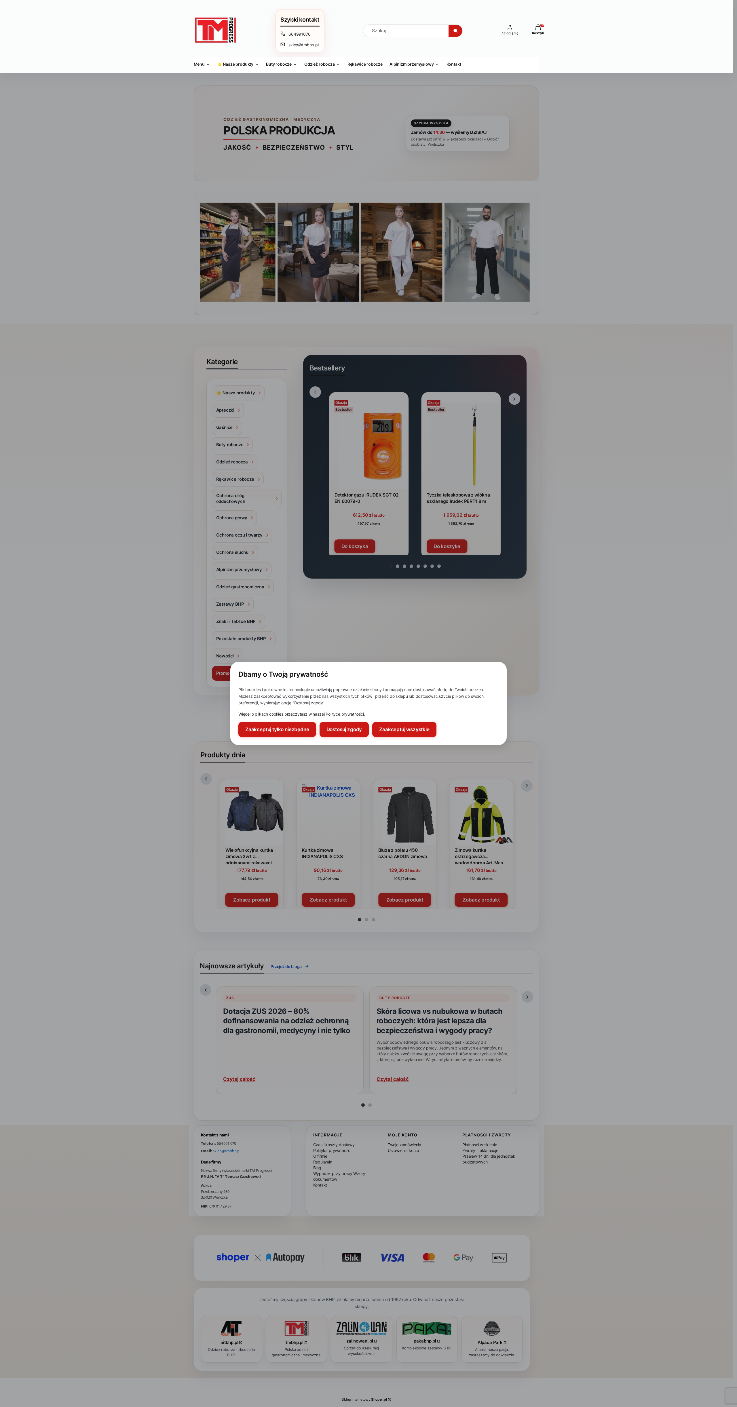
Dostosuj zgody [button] (344, 730)
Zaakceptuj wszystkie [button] (404, 730)
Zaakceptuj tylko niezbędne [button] (277, 730)
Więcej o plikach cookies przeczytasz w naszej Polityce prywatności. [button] (301, 714)
